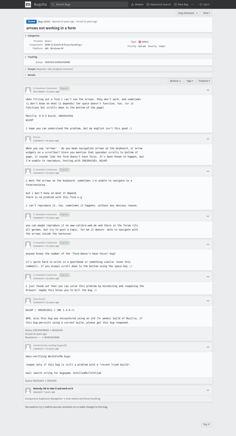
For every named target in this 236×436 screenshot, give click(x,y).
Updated (37, 392)
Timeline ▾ (204, 80)
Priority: (132, 46)
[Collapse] (208, 90)
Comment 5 (38, 278)
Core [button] (48, 41)
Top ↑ (206, 424)
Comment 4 (38, 246)
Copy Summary (186, 13)
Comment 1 (38, 140)
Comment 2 (38, 173)
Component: (36, 44)
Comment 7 (38, 348)
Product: (38, 41)
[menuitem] (137, 4)
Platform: (38, 48)
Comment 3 (38, 218)
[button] (204, 4)
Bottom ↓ (175, 80)
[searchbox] (89, 4)
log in (42, 407)
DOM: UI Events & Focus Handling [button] (63, 44)
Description (39, 91)
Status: (39, 62)
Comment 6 (38, 302)
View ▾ (206, 13)
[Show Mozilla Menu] (28, 4)
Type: (133, 41)
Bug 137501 (44, 21)
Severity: (152, 46)
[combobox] (89, 4)
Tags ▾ (190, 80)
